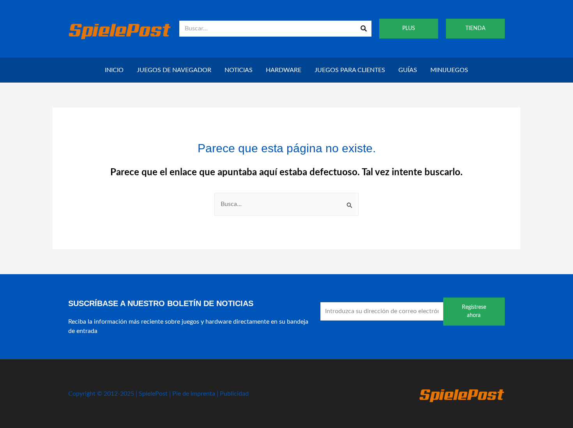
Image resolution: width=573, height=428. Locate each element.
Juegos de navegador (174, 70)
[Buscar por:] (286, 204)
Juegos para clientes (350, 70)
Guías (407, 70)
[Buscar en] (363, 29)
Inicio (114, 70)
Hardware (283, 70)
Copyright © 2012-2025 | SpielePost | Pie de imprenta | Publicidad (158, 394)
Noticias (239, 70)
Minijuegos (449, 70)
